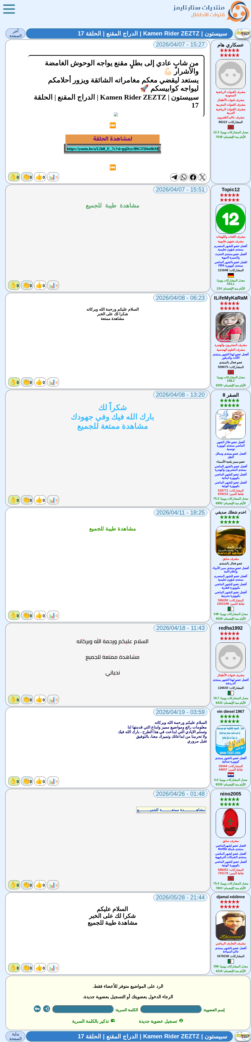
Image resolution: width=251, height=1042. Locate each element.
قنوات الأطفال (208, 14)
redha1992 (231, 628)
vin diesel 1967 (230, 711)
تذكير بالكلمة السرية (93, 1021)
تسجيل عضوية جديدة (161, 1021)
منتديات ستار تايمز (199, 7)
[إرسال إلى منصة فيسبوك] (193, 177)
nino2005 (230, 793)
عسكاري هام (230, 44)
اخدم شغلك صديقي (230, 512)
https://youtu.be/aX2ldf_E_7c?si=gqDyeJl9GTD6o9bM (112, 149)
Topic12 (231, 189)
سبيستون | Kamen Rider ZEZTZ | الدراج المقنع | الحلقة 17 (152, 33)
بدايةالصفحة (15, 1036)
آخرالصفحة (15, 33)
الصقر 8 (231, 395)
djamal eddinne (230, 897)
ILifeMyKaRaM (231, 298)
